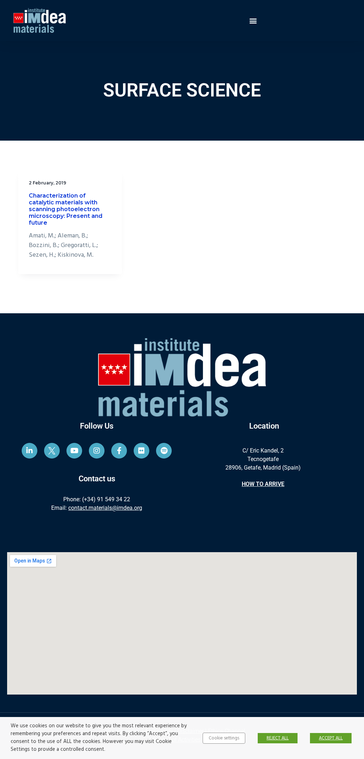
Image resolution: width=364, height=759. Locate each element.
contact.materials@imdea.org (105, 507)
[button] (253, 20)
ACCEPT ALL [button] (331, 738)
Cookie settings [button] (224, 738)
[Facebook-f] (119, 451)
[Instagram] (97, 451)
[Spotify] (164, 451)
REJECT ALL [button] (278, 738)
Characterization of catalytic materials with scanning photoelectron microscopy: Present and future (65, 209)
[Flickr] (141, 451)
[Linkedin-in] (29, 451)
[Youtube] (74, 451)
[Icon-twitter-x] (52, 451)
